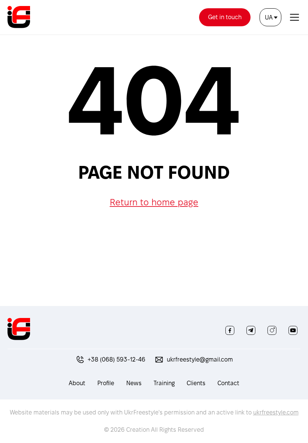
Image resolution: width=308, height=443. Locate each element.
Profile (105, 383)
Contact (228, 383)
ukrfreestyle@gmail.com (200, 359)
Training (164, 383)
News (134, 383)
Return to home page (154, 202)
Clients (196, 383)
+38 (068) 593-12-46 (116, 359)
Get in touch (225, 17)
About (77, 383)
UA (269, 17)
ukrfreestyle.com (276, 412)
